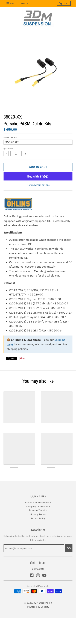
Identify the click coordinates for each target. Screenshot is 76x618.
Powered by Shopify (38, 606)
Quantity (8, 148)
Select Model (11, 137)
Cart (65, 3)
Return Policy (38, 518)
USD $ (22, 3)
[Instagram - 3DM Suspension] (38, 575)
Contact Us (38, 568)
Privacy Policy (38, 514)
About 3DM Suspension (38, 502)
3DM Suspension (42, 602)
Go (69, 548)
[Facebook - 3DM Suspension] (32, 575)
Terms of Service (38, 510)
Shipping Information (38, 506)
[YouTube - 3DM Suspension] (44, 575)
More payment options (38, 184)
